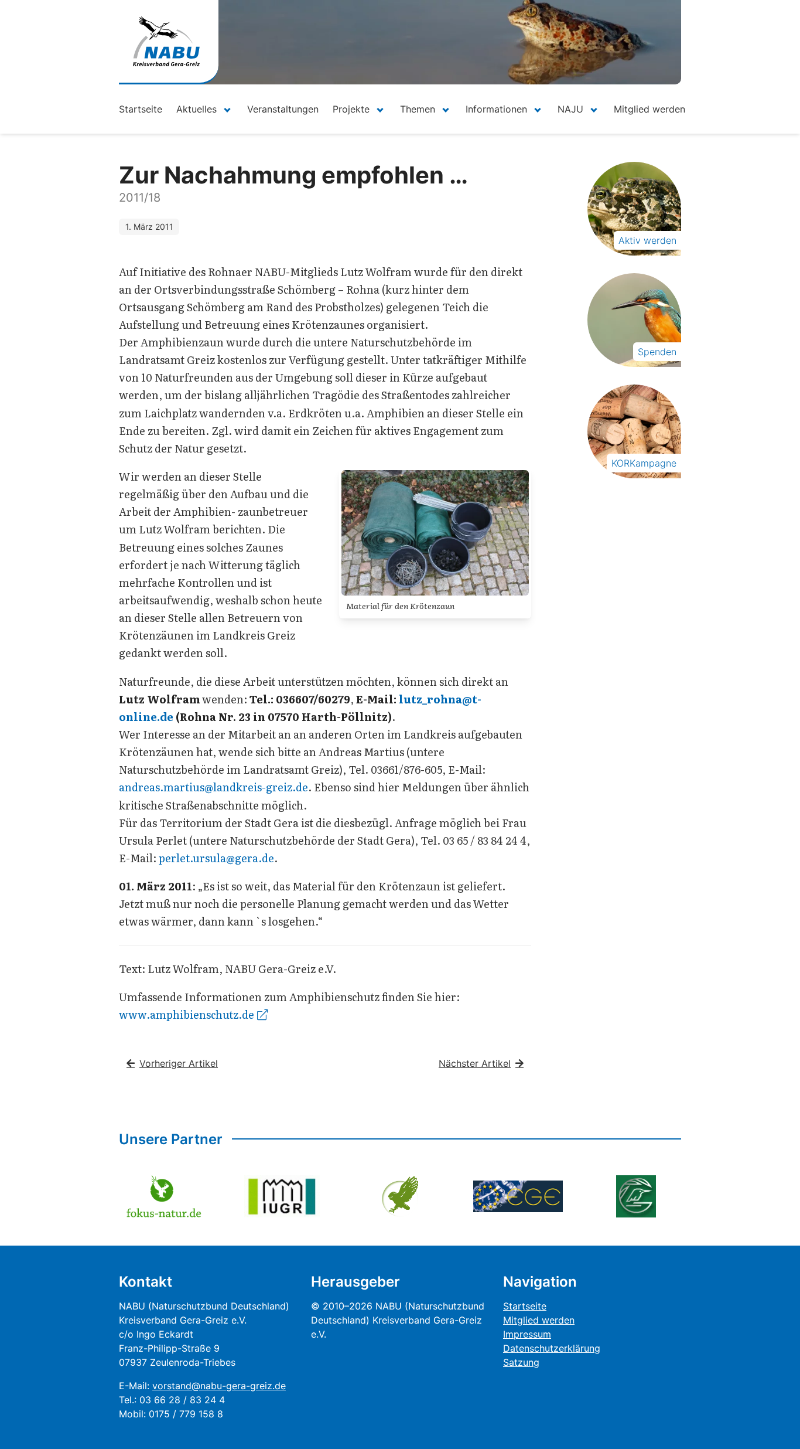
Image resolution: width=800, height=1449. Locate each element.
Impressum (527, 1334)
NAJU (570, 109)
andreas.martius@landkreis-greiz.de (213, 787)
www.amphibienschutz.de (186, 1014)
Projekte (351, 109)
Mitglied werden (649, 109)
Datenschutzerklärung (551, 1348)
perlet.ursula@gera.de (216, 858)
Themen (417, 109)
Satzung (521, 1362)
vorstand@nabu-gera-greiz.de (219, 1386)
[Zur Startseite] (166, 41)
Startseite (140, 109)
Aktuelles (196, 109)
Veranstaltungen (283, 109)
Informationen (496, 109)
